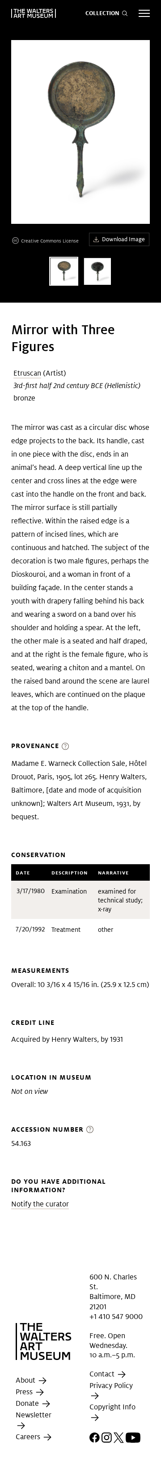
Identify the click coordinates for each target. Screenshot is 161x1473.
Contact (102, 1374)
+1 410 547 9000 (116, 1316)
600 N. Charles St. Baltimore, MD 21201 (113, 1291)
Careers (29, 1436)
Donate (28, 1403)
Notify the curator (40, 1204)
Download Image (123, 239)
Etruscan (27, 373)
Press (25, 1392)
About (26, 1380)
